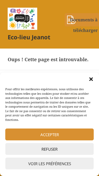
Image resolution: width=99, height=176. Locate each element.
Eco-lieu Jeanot (29, 37)
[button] (91, 79)
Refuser (49, 149)
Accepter (49, 134)
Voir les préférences (49, 163)
